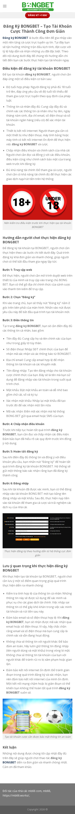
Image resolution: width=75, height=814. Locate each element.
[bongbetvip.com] (37, 6)
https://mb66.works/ (16, 795)
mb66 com (35, 791)
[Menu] (5, 6)
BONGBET (9, 762)
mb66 (46, 791)
